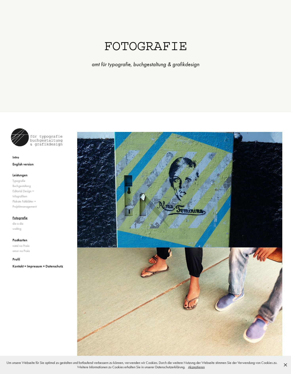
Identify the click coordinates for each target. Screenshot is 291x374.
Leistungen (20, 175)
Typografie (18, 181)
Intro (15, 157)
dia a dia (17, 223)
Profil (16, 259)
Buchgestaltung (21, 186)
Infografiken (19, 196)
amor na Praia (21, 251)
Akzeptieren (196, 367)
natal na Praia (20, 246)
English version (23, 164)
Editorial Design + (23, 191)
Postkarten (19, 240)
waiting (16, 229)
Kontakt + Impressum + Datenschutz (37, 266)
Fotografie (20, 218)
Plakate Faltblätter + (24, 201)
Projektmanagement (24, 206)
